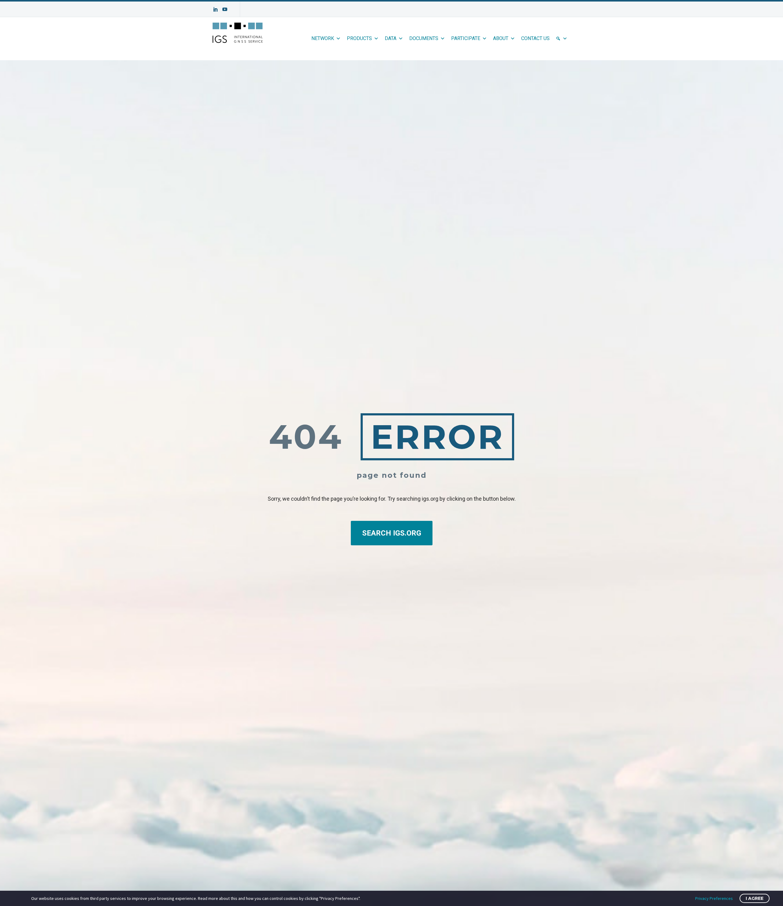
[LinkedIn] (215, 9)
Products (359, 38)
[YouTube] (224, 9)
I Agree (754, 898)
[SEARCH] (561, 38)
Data (390, 38)
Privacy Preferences (714, 898)
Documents (423, 38)
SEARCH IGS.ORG (391, 533)
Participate (465, 38)
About (500, 38)
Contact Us (535, 38)
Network (322, 38)
